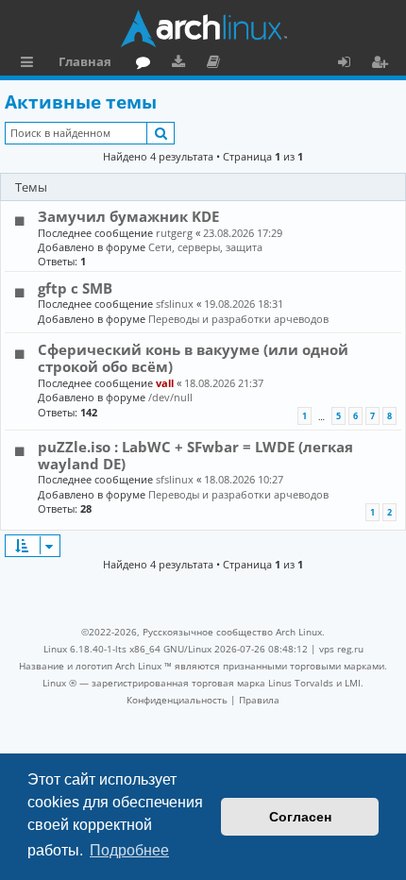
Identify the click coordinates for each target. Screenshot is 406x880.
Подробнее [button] (129, 850)
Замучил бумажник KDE (128, 216)
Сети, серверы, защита (205, 247)
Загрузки (182, 64)
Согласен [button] (300, 816)
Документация (217, 64)
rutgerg (174, 233)
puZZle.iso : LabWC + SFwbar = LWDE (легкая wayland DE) (195, 455)
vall (165, 383)
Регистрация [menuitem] (383, 64)
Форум (147, 64)
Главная (85, 61)
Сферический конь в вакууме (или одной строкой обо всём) (193, 358)
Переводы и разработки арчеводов (238, 319)
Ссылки (31, 64)
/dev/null (170, 397)
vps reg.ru (341, 648)
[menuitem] (177, 699)
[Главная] (203, 28)
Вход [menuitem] (351, 64)
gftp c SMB (75, 288)
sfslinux (175, 303)
